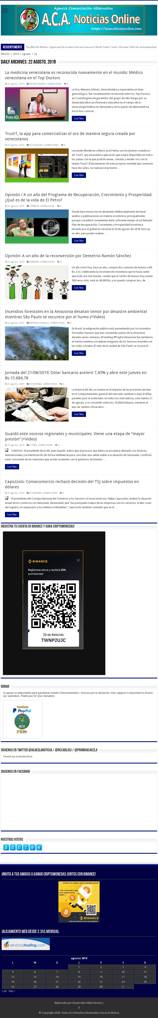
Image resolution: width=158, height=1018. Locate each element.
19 (12, 981)
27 (35, 986)
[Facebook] (79, 1007)
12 (12, 976)
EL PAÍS (33, 445)
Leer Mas (79, 118)
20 (35, 981)
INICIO (5, 54)
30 (101, 986)
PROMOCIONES (37, 84)
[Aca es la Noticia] (79, 19)
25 (145, 981)
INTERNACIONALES (39, 323)
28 (57, 986)
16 (101, 976)
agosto (26, 54)
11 (145, 971)
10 (123, 971)
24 (123, 981)
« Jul (4, 990)
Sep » (11, 990)
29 (79, 986)
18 (145, 976)
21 (57, 981)
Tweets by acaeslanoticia (17, 756)
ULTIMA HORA (54, 84)
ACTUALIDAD (36, 145)
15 (79, 976)
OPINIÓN (34, 206)
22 (79, 981)
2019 (16, 54)
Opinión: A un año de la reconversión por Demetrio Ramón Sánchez (68, 255)
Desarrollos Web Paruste (87, 1002)
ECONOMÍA (35, 384)
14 (57, 976)
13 (35, 976)
